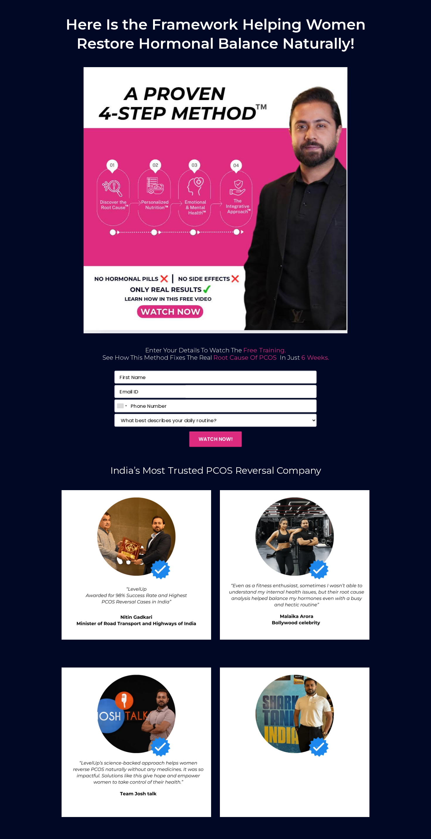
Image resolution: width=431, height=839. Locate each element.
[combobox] (124, 406)
